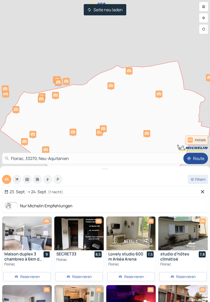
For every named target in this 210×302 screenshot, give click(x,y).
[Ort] (203, 29)
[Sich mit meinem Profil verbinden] (203, 6)
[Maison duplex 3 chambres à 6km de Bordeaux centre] (27, 233)
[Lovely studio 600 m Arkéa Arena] (131, 233)
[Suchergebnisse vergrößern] (105, 169)
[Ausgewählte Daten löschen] (204, 191)
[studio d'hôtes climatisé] (183, 233)
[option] (6, 179)
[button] (73, 132)
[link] (196, 140)
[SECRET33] (79, 233)
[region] (27, 233)
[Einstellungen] (203, 18)
